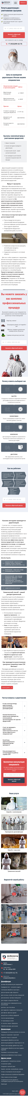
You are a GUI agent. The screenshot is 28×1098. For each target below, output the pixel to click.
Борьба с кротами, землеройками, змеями (12, 1069)
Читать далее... (6, 687)
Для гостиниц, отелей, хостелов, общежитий (12, 995)
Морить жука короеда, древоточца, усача (12, 1045)
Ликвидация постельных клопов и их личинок (13, 1032)
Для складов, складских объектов (9, 1000)
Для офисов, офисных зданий (8, 1012)
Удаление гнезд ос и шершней (9, 1037)
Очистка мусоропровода (7, 1018)
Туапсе (5, 963)
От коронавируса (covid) (7, 1020)
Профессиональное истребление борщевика (12, 1074)
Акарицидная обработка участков (10, 1040)
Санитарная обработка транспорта (10, 989)
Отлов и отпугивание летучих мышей (11, 1071)
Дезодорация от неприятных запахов (11, 1061)
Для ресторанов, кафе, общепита (9, 992)
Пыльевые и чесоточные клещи (9, 1052)
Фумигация (4, 1084)
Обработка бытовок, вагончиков (9, 1026)
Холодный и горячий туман (8, 1066)
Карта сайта (15, 1091)
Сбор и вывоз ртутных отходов (9, 1077)
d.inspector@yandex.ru (9, 978)
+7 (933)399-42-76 (15, 44)
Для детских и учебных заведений (10, 1015)
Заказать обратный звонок (14, 35)
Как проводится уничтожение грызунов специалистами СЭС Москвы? (13, 158)
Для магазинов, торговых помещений (11, 997)
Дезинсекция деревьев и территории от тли (12, 1042)
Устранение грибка (6, 1063)
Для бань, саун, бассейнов (8, 1007)
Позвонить (23, 2)
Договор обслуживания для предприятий (11, 984)
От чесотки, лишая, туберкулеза (9, 1023)
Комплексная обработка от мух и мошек (11, 1055)
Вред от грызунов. (10, 143)
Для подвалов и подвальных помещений (11, 1010)
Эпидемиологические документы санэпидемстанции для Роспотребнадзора (12, 1080)
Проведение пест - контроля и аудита (11, 987)
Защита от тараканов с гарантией (10, 1035)
